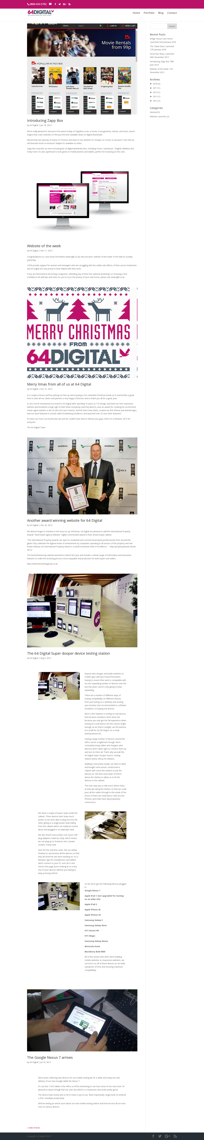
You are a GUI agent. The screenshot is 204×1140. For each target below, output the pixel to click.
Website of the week (44, 245)
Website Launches (158, 116)
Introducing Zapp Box (45, 120)
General (153, 112)
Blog (161, 13)
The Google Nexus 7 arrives (50, 1057)
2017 (156, 88)
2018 (156, 83)
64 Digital (34, 125)
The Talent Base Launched (162, 46)
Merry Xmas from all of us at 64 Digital (59, 384)
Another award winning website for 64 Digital (64, 520)
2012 (156, 100)
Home (136, 13)
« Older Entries (33, 1127)
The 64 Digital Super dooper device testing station (68, 653)
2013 (156, 96)
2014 (156, 92)
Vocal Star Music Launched (162, 53)
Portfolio (149, 13)
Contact (172, 13)
